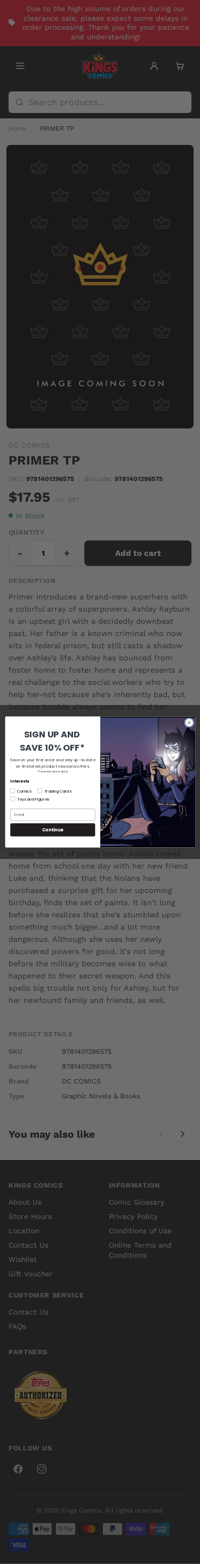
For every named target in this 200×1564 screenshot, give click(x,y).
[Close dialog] (189, 722)
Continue (52, 829)
